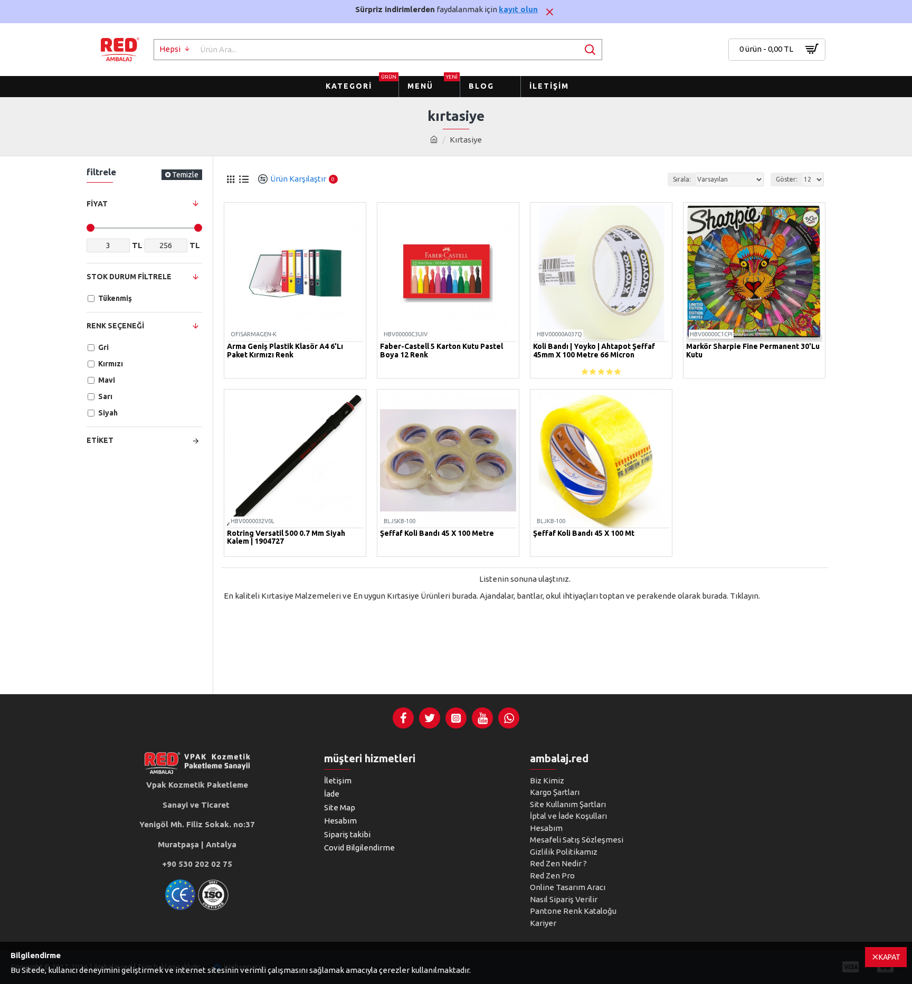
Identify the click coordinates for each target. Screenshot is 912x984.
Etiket (100, 440)
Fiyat (97, 204)
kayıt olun (518, 9)
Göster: (786, 179)
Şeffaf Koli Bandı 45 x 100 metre (437, 533)
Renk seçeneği (115, 325)
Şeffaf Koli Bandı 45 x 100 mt (583, 533)
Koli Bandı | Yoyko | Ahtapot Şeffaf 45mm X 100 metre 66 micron (594, 350)
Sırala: (682, 179)
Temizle (185, 175)
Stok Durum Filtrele (129, 276)
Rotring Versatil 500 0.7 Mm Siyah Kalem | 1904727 (286, 537)
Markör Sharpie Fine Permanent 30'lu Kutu (753, 350)
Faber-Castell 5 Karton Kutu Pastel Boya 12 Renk (441, 350)
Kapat (889, 957)
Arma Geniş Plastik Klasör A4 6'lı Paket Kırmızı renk (285, 350)
